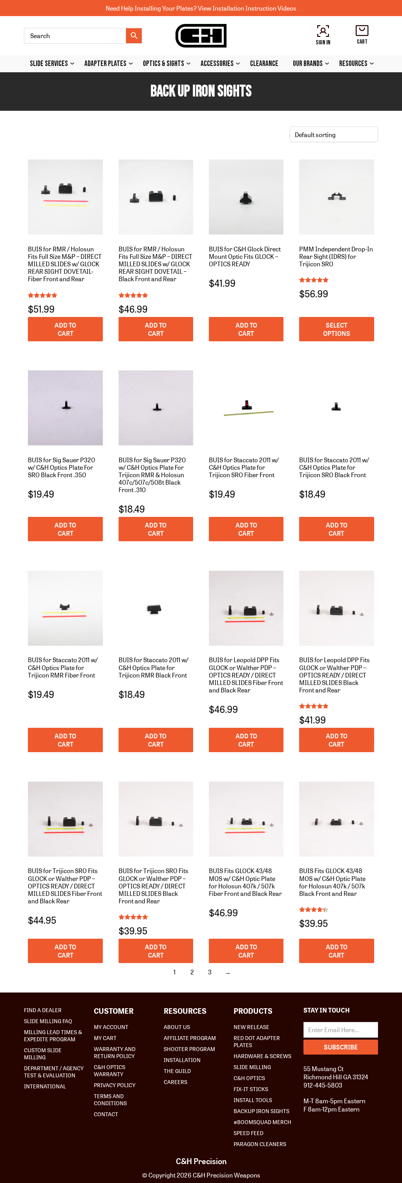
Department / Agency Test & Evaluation (54, 1071)
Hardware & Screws (262, 1055)
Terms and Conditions (110, 1099)
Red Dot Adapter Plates (257, 1041)
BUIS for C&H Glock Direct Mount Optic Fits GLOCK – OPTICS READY (245, 256)
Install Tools (253, 1099)
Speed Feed (248, 1132)
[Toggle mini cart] (362, 30)
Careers (175, 1081)
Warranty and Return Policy (114, 1052)
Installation (182, 1059)
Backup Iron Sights (261, 1110)
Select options (336, 329)
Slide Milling (252, 1066)
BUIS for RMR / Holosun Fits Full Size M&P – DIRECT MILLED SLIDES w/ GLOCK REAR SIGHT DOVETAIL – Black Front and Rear (155, 264)
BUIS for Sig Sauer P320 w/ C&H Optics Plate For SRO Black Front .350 (61, 467)
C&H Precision (201, 1161)
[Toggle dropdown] (74, 63)
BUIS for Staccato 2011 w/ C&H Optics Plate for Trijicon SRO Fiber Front (244, 467)
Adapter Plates (105, 63)
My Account (111, 1026)
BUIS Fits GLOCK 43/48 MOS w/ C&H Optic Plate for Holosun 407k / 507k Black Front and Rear (332, 881)
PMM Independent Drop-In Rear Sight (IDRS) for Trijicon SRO (336, 256)
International (45, 1086)
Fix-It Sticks (251, 1088)
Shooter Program (189, 1048)
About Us (177, 1026)
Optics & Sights (163, 63)
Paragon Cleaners (260, 1143)
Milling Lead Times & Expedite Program (53, 1035)
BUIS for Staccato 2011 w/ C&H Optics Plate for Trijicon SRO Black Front (334, 467)
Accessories (217, 63)
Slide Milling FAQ (48, 1020)
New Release (251, 1026)
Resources (353, 63)
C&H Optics (249, 1077)
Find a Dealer (43, 1009)
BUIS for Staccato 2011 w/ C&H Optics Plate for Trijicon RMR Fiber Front (63, 667)
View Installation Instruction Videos (247, 8)
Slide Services (49, 63)
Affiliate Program (190, 1037)
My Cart (105, 1037)
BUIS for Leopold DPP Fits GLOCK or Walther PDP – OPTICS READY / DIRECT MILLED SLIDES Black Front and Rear (334, 675)
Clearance (264, 63)
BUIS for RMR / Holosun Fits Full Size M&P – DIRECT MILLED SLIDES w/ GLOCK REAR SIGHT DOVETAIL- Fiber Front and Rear (65, 264)
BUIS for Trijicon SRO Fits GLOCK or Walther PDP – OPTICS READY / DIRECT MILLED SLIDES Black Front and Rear (153, 885)
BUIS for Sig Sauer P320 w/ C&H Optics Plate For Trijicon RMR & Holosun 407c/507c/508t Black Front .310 (152, 475)
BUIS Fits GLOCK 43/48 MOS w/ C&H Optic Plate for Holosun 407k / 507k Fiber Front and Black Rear (245, 881)
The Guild (177, 1070)
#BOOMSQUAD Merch (262, 1121)
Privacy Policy (114, 1084)
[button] (65, 329)
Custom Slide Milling (43, 1053)
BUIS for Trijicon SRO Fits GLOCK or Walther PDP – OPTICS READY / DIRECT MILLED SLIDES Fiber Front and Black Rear (65, 885)
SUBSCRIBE (341, 1047)
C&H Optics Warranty (109, 1070)
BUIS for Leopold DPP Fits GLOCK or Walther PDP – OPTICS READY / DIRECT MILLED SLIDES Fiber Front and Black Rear (246, 675)
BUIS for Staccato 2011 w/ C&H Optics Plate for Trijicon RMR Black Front (153, 667)
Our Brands (308, 63)
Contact (106, 1113)
